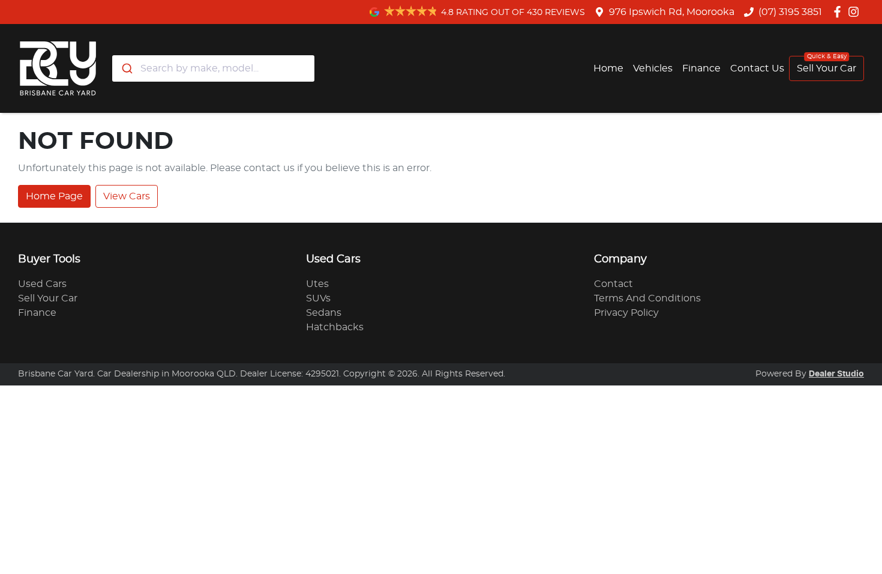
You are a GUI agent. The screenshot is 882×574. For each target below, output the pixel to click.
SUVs (318, 298)
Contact (613, 284)
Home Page (54, 196)
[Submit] (126, 68)
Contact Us (757, 68)
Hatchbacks (335, 327)
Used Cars (42, 284)
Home (608, 68)
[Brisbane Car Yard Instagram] (856, 11)
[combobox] (213, 68)
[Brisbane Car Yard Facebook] (840, 11)
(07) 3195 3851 (790, 12)
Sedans (323, 313)
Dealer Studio (836, 374)
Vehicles (653, 68)
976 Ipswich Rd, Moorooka (671, 12)
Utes (317, 284)
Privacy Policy (626, 313)
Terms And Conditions (647, 298)
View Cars (126, 196)
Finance (701, 68)
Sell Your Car (826, 68)
